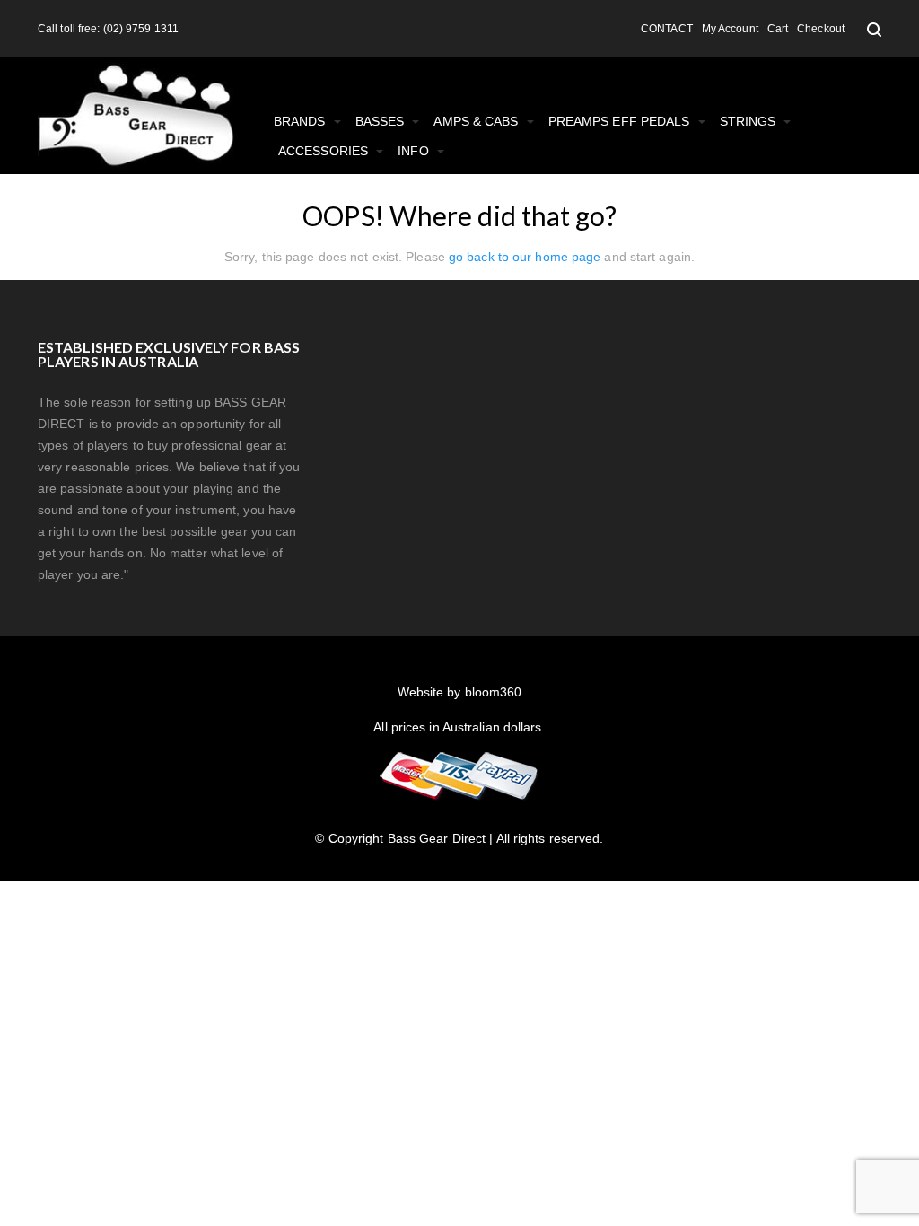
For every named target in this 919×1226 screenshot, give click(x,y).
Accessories (325, 151)
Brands (301, 121)
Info (415, 151)
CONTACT (667, 28)
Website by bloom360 (460, 692)
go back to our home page (524, 257)
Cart (777, 28)
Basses (381, 121)
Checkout (821, 28)
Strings (750, 121)
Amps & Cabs (477, 121)
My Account (730, 28)
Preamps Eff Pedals (621, 121)
